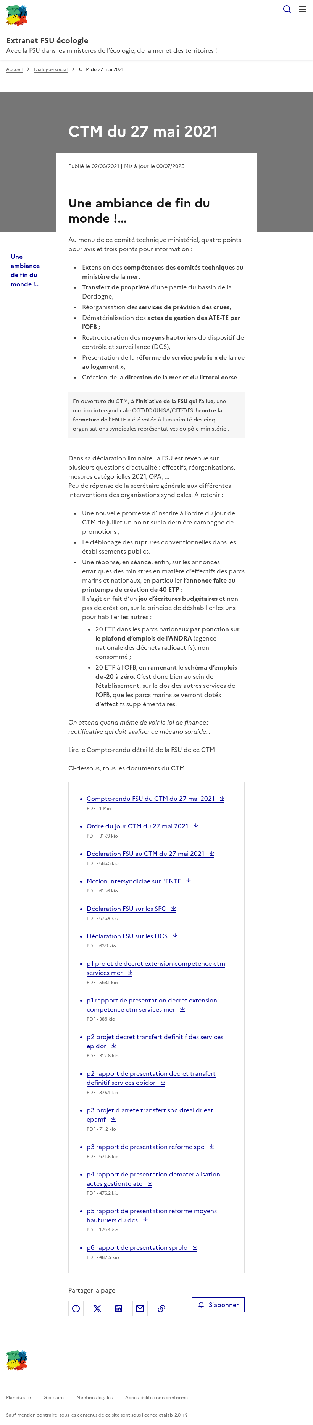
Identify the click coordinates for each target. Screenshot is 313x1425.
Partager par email (140, 1308)
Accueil (14, 69)
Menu (302, 9)
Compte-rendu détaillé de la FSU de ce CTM (151, 749)
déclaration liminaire (122, 458)
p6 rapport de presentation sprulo (138, 1247)
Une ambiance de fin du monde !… (25, 270)
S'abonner (224, 1304)
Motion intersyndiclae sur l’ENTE (134, 881)
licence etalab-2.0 (161, 1415)
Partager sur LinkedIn (118, 1308)
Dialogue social (51, 69)
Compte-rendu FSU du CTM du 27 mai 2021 (151, 798)
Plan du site (18, 1397)
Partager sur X (97, 1308)
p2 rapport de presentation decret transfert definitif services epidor (151, 1078)
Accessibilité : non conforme (156, 1397)
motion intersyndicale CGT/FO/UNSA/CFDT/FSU (135, 411)
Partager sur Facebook (76, 1308)
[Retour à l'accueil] (16, 1360)
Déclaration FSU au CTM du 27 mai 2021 (146, 853)
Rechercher (287, 9)
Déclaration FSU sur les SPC (127, 908)
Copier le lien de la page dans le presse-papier (161, 1308)
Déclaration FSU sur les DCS (128, 936)
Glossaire (54, 1397)
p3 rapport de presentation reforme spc (146, 1146)
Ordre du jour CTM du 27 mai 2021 (138, 826)
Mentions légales (94, 1397)
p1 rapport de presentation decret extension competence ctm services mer (152, 1005)
